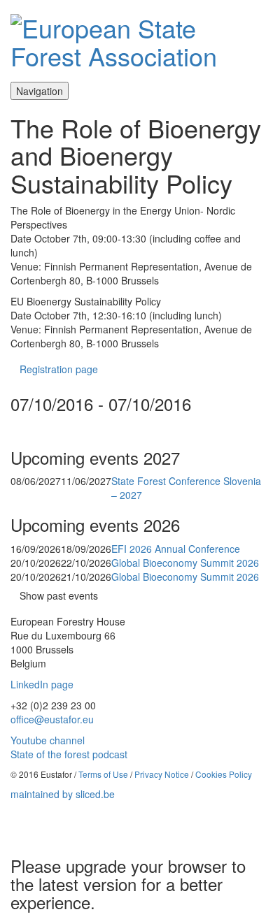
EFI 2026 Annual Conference (175, 549)
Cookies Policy (223, 774)
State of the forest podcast (68, 754)
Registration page (59, 369)
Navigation (39, 91)
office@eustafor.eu (52, 719)
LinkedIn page (42, 684)
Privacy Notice (161, 774)
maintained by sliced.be (62, 794)
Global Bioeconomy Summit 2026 (185, 563)
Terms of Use (103, 774)
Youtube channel (47, 740)
